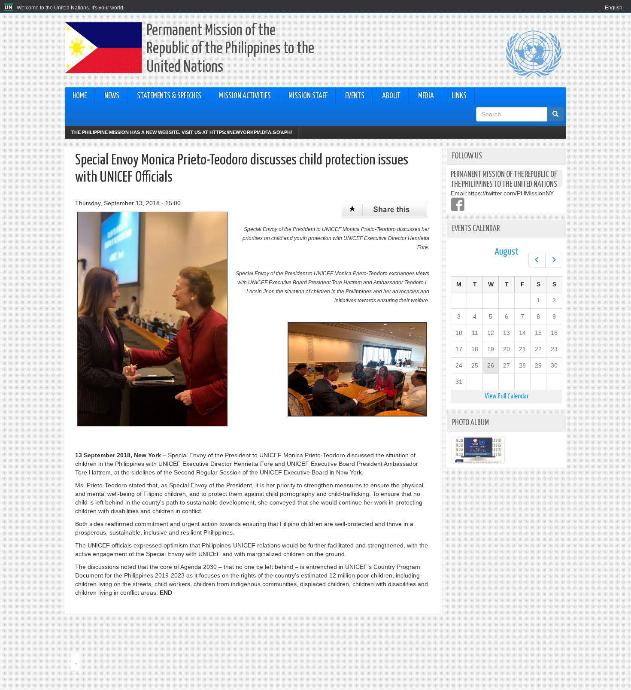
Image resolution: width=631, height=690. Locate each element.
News (111, 96)
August (506, 252)
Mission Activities (245, 96)
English (613, 8)
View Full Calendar (507, 396)
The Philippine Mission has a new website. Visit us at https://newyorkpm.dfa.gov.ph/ (181, 132)
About (391, 96)
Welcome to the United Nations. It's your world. (70, 8)
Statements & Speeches (169, 96)
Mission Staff (308, 96)
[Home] (9, 8)
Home (80, 96)
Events (354, 96)
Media (426, 96)
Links (459, 96)
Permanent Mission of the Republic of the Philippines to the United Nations (230, 49)
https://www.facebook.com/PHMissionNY (457, 204)
